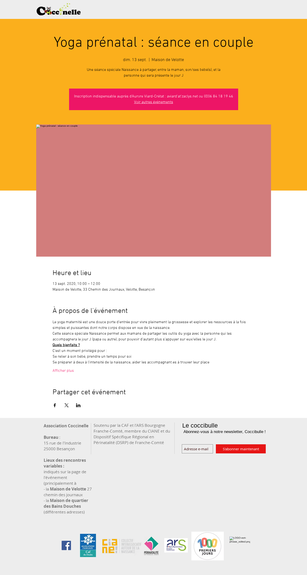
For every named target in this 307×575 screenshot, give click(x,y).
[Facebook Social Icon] (66, 545)
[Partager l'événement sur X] (66, 405)
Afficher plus (63, 370)
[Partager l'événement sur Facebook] (55, 405)
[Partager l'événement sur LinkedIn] (78, 405)
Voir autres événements (153, 102)
